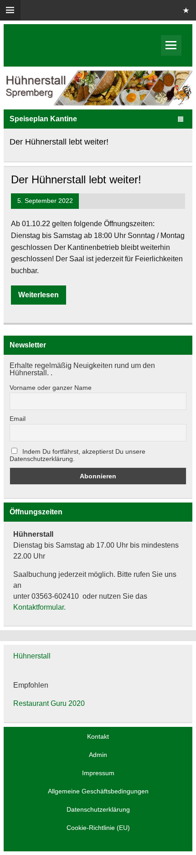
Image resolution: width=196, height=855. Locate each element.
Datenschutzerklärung (98, 809)
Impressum (98, 773)
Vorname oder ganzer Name (51, 387)
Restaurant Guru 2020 (49, 703)
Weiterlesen (38, 295)
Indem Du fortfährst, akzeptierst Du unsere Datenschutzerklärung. (77, 455)
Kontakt (98, 736)
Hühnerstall (32, 656)
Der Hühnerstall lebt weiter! (59, 141)
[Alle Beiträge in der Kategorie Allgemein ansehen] (180, 119)
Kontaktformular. (39, 607)
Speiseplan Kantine (43, 119)
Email (18, 418)
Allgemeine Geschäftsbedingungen (98, 791)
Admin (98, 754)
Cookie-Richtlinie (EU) (98, 827)
